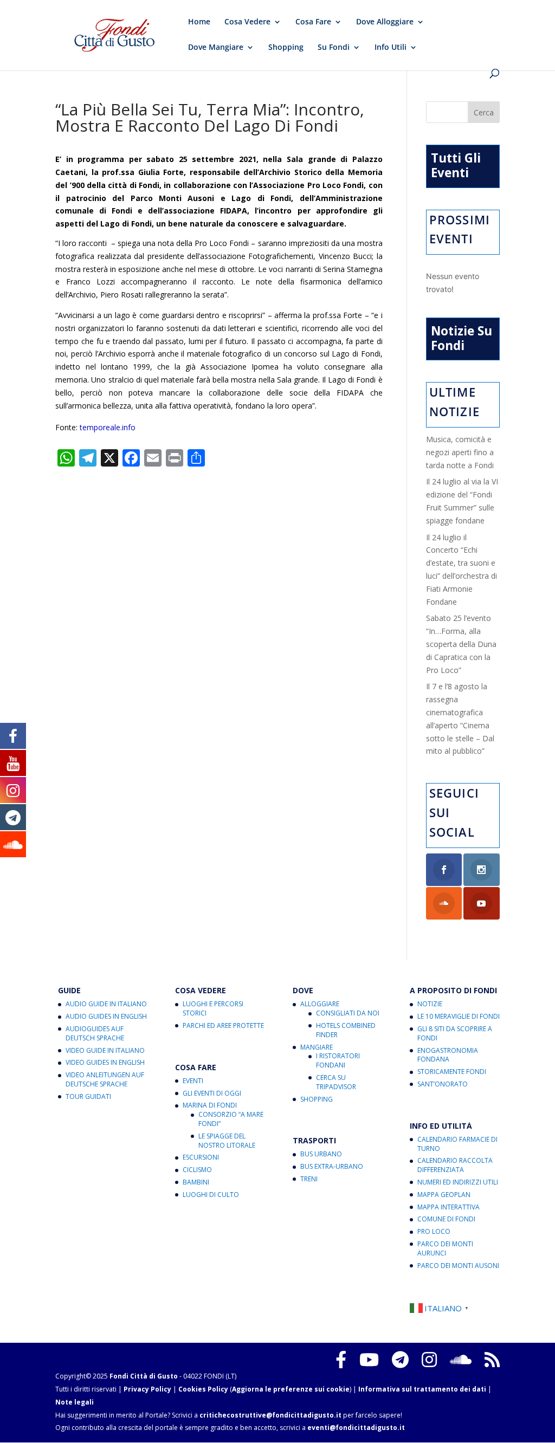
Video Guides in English (105, 1062)
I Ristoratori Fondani (338, 1060)
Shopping (286, 47)
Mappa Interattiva (448, 1207)
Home (199, 22)
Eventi (193, 1080)
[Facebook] (340, 1359)
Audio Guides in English (106, 1016)
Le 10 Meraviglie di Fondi (458, 1016)
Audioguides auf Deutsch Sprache (95, 1033)
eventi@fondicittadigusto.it (356, 1427)
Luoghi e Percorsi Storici (213, 1008)
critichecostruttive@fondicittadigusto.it (270, 1415)
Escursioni (201, 1157)
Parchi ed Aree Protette (223, 1025)
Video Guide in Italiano (105, 1050)
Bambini (196, 1182)
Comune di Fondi (446, 1219)
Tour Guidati (88, 1096)
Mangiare (316, 1047)
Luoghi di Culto (211, 1194)
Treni (309, 1178)
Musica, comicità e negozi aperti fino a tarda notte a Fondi (460, 452)
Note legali (74, 1402)
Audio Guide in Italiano (106, 1003)
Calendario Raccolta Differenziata (455, 1165)
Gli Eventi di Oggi (212, 1093)
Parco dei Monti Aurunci (445, 1248)
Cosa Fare (313, 22)
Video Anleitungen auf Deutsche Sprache (105, 1079)
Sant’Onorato (442, 1084)
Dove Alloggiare (385, 22)
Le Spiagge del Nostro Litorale (226, 1140)
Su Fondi (334, 47)
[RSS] (492, 1359)
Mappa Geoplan (443, 1194)
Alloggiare (319, 1003)
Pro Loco (433, 1231)
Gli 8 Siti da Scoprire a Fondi (454, 1033)
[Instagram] (429, 1359)
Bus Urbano (321, 1154)
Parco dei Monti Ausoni (458, 1265)
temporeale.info (107, 427)
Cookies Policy (203, 1389)
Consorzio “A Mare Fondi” (230, 1119)
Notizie (429, 1003)
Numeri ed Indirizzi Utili (457, 1182)
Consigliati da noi (347, 1013)
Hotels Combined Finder (346, 1030)
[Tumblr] (400, 1359)
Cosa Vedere (247, 22)
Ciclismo (197, 1169)
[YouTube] (369, 1359)
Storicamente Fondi (451, 1071)
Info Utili (390, 47)
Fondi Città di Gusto (143, 1376)
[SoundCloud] (461, 1359)
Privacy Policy (147, 1389)
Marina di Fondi (210, 1105)
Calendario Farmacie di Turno (457, 1144)
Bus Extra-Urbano (331, 1166)
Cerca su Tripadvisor (336, 1082)
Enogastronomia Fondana (447, 1055)
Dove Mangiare (215, 47)
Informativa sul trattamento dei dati (422, 1389)
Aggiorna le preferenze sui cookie (291, 1389)
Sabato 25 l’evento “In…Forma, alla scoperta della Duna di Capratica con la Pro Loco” (461, 644)
